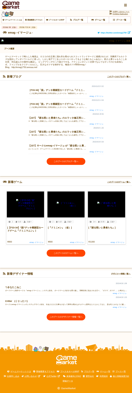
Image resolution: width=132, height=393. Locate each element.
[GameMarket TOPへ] (66, 360)
